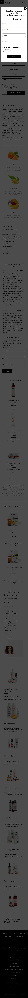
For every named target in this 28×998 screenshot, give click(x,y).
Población (5, 35)
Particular (7, 49)
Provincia (4, 41)
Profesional (7, 51)
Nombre (5, 30)
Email (4, 23)
